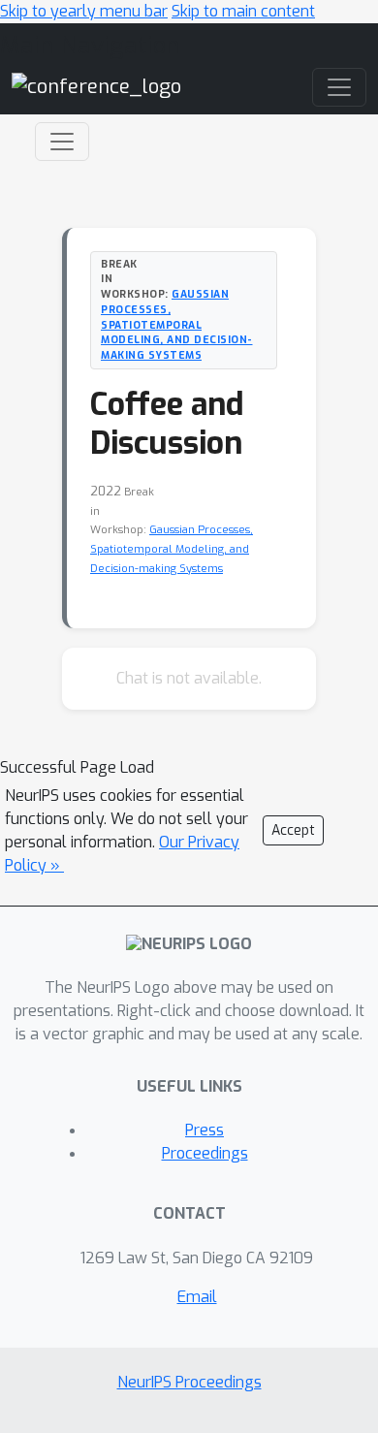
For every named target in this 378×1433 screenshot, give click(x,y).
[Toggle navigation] (62, 141)
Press (204, 1130)
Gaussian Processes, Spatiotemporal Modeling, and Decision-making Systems (177, 324)
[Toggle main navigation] (339, 87)
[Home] (96, 86)
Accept (293, 830)
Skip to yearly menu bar (84, 11)
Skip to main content (243, 11)
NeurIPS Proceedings (189, 1382)
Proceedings (205, 1153)
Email (197, 1297)
